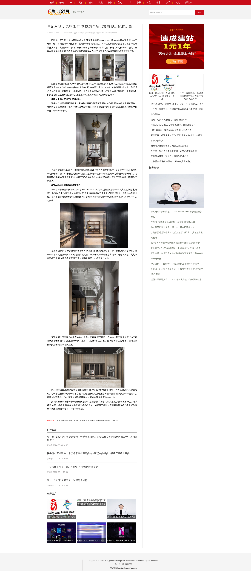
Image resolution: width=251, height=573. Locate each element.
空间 (120, 2)
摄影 (110, 2)
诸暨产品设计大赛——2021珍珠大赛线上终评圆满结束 (176, 279)
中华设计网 (71, 420)
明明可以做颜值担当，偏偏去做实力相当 (169, 146)
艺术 (158, 2)
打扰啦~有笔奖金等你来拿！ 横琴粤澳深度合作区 (173, 222)
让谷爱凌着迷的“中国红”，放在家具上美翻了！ (172, 161)
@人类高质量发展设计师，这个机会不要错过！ (173, 227)
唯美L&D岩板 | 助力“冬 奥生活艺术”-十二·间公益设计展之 (162, 96)
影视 (139, 2)
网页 (81, 2)
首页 (75, 11)
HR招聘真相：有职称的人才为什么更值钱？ (171, 130)
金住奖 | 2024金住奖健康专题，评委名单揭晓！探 (174, 151)
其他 (178, 2)
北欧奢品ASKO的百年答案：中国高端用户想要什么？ (176, 248)
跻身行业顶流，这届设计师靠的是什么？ (169, 156)
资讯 (52, 2)
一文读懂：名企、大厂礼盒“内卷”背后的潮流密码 (72, 467)
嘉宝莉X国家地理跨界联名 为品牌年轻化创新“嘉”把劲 (175, 243)
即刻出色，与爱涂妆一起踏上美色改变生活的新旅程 (175, 264)
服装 (168, 2)
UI (71, 2)
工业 (129, 2)
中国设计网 (61, 420)
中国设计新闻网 (111, 420)
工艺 (149, 2)
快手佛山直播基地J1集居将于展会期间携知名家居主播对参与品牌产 (190, 96)
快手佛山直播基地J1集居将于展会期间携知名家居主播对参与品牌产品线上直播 (88, 453)
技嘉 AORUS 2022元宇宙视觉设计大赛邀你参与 (173, 125)
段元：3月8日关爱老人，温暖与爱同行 (67, 480)
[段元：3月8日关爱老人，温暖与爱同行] (176, 190)
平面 (61, 2)
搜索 (199, 12)
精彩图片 (51, 493)
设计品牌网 (100, 420)
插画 (91, 2)
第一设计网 (90, 420)
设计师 (188, 2)
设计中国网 (80, 420)
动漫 (100, 2)
